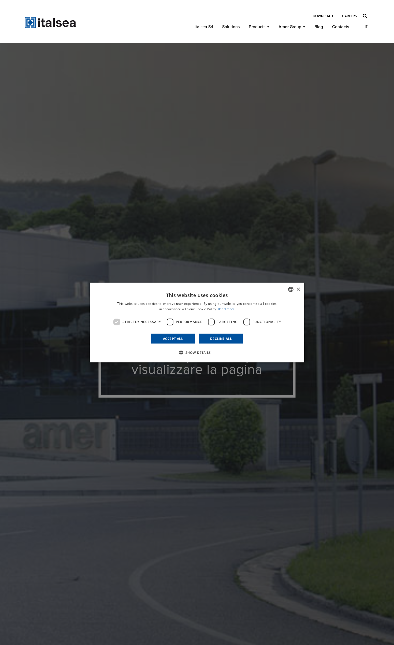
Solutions (231, 26)
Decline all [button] (221, 338)
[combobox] (290, 289)
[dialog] (197, 322)
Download (323, 16)
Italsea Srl (204, 26)
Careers (349, 16)
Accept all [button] (173, 338)
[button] (197, 352)
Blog (318, 26)
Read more (226, 309)
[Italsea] (50, 22)
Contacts (340, 26)
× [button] (298, 289)
